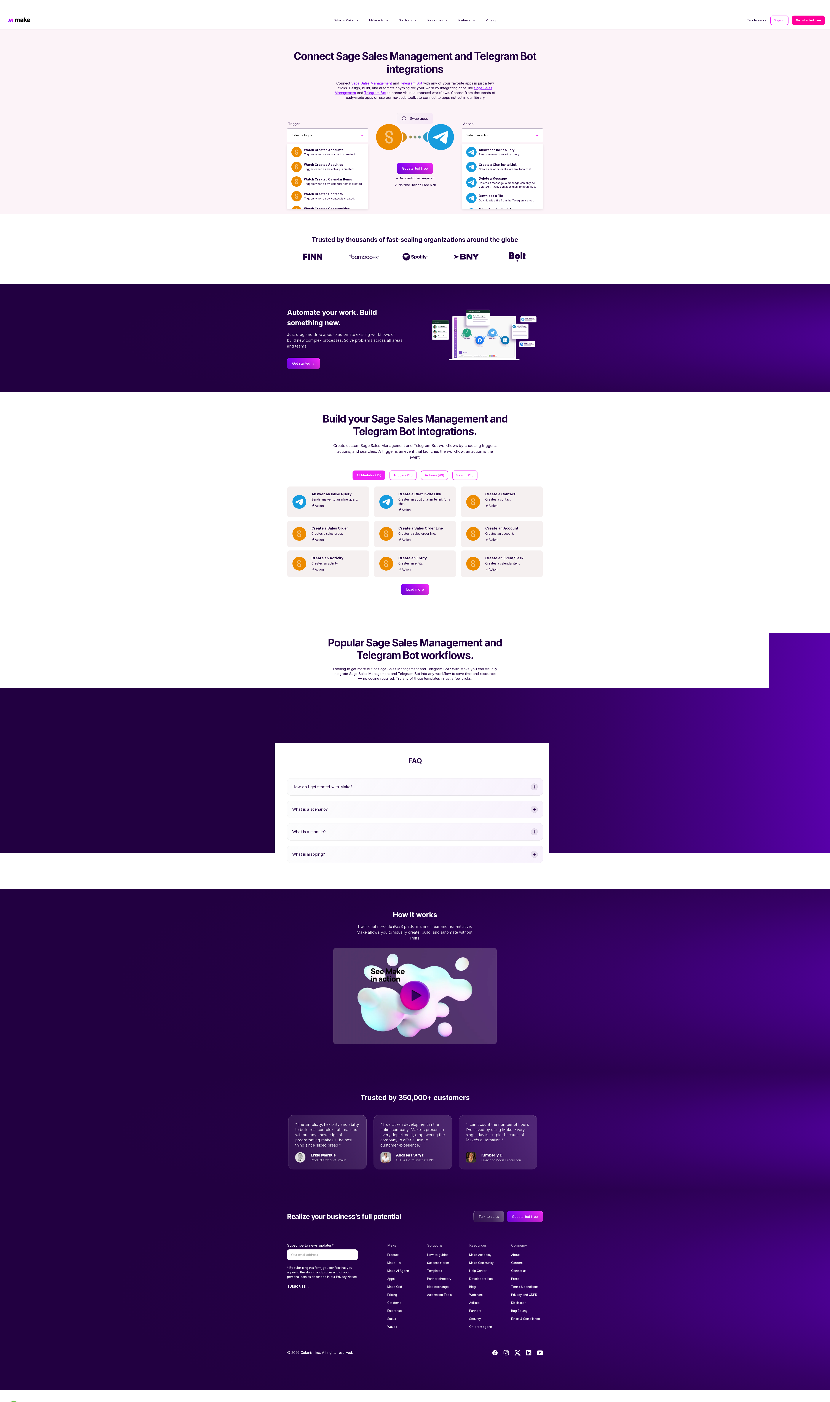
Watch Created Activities (323, 153)
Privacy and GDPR (524, 1283)
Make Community (481, 1251)
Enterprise (394, 1299)
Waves (392, 1315)
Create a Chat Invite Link (498, 153)
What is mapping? (308, 842)
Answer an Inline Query (496, 138)
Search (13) (465, 463)
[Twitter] (517, 1341)
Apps (391, 1267)
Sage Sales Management (371, 71)
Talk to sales (756, 8)
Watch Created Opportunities (327, 197)
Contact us (518, 1259)
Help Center (478, 1259)
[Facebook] (495, 1341)
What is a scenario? (310, 797)
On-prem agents (481, 1315)
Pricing (491, 8)
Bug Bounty (519, 1299)
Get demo (394, 1291)
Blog (472, 1275)
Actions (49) (434, 463)
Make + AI (394, 1251)
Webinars (476, 1283)
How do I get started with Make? (322, 775)
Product (393, 1243)
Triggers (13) (403, 463)
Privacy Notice (346, 1265)
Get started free (808, 8)
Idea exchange (438, 1275)
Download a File (491, 184)
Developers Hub (481, 1267)
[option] (327, 140)
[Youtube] (540, 1341)
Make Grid (394, 1275)
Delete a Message (493, 167)
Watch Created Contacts (323, 182)
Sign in (779, 8)
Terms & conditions (524, 1275)
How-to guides (437, 1243)
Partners (475, 1299)
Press (515, 1267)
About (515, 1243)
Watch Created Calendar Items (328, 167)
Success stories (438, 1251)
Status (391, 1307)
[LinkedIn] (529, 1341)
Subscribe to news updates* (310, 1233)
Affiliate (474, 1291)
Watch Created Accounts (323, 138)
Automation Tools (439, 1283)
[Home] (19, 8)
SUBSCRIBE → (298, 1275)
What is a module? (309, 820)
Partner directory (439, 1267)
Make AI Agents (398, 1259)
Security (475, 1307)
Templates (434, 1259)
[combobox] (291, 123)
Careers (517, 1251)
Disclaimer (518, 1291)
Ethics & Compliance (525, 1307)
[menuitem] (346, 8)
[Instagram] (506, 1341)
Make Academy (480, 1243)
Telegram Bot (411, 71)
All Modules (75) (368, 463)
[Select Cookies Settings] (13, 1394)
